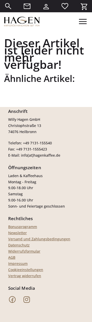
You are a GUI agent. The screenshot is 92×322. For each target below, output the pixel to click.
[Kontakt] (27, 6)
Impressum (18, 263)
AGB (11, 257)
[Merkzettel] (65, 6)
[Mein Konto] (46, 6)
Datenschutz (19, 245)
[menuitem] (8, 6)
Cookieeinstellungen (25, 269)
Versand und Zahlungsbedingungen (39, 239)
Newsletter (17, 232)
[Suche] (8, 6)
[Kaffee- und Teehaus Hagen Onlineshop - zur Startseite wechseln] (22, 21)
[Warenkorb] (84, 6)
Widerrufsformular (24, 251)
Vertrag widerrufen (24, 275)
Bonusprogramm (22, 226)
